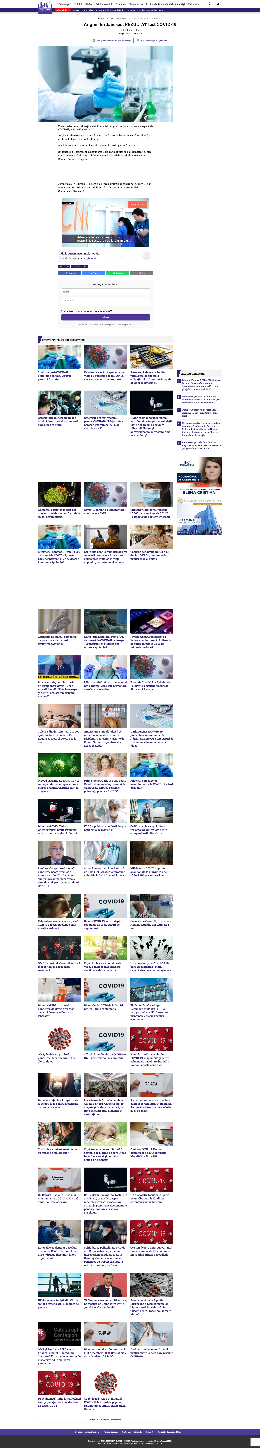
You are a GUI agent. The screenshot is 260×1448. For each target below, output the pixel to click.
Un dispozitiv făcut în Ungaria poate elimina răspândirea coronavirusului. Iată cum (149, 1198)
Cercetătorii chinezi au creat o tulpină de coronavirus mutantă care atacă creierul (58, 421)
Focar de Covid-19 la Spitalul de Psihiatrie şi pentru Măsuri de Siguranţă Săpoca (150, 685)
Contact (149, 1432)
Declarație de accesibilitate (169, 1432)
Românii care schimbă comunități (167, 4)
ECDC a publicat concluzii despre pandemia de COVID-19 (105, 828)
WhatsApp (119, 273)
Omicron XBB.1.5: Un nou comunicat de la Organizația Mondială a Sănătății (148, 1152)
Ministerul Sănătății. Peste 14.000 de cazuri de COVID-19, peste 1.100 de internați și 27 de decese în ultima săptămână (59, 557)
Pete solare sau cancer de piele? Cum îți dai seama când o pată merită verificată (58, 924)
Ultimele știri (64, 4)
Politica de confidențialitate (87, 1432)
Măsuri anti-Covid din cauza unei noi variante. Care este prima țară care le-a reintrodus (105, 685)
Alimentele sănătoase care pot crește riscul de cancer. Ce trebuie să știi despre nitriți (59, 513)
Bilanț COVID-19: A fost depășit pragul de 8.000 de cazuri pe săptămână (103, 924)
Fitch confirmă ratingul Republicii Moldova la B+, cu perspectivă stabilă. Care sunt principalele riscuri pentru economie (149, 1012)
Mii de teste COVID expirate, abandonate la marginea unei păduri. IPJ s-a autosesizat (149, 872)
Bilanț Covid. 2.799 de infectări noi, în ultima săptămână (103, 1007)
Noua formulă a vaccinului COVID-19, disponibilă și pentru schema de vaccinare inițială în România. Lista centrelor (150, 1060)
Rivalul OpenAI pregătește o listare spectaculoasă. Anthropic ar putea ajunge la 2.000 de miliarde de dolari (151, 642)
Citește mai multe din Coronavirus (105, 1419)
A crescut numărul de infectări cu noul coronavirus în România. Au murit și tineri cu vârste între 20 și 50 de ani (151, 1105)
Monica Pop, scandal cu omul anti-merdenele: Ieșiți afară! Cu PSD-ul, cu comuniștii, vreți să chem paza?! (118, 10)
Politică (78, 4)
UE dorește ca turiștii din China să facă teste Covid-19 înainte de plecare (58, 1303)
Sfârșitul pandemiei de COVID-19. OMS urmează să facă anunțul (105, 1056)
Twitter (96, 273)
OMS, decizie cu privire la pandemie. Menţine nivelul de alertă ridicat (57, 1058)
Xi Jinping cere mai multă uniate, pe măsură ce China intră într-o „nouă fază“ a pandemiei (105, 1303)
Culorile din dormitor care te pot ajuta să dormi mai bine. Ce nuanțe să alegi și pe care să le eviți (58, 737)
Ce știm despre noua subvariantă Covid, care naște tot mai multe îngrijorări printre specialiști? (151, 1251)
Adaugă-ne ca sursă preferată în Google (113, 40)
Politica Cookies (111, 1432)
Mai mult (194, 4)
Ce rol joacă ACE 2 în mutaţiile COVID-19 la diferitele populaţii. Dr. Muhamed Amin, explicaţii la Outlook (105, 1404)
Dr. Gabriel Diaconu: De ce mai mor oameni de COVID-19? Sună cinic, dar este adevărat (58, 1198)
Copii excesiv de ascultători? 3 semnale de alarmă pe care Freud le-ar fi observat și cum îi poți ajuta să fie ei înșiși (105, 1154)
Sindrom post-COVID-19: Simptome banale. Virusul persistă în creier (54, 375)
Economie (121, 4)
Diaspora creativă (138, 4)
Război (88, 4)
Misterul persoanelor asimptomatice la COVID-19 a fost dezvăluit (151, 784)
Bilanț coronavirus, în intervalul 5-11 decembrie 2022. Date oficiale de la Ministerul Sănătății (105, 1353)
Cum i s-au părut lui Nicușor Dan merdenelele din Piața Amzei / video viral (200, 412)
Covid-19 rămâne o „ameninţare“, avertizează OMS (105, 511)
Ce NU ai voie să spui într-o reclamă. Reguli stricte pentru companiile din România (149, 829)
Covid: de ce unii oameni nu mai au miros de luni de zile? (58, 1150)
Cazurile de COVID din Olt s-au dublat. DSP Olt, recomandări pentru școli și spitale (149, 555)
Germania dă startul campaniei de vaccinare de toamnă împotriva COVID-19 (57, 640)
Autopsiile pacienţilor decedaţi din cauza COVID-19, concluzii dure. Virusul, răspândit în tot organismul (57, 1253)
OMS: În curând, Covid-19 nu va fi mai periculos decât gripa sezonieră (59, 966)
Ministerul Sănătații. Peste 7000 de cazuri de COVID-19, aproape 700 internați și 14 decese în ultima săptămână (104, 642)
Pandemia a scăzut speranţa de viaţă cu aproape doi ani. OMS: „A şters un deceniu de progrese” (105, 375)
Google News (89, 258)
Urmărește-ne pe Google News (153, 40)
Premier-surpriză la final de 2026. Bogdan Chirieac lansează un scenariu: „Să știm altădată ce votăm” (201, 445)
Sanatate (110, 19)
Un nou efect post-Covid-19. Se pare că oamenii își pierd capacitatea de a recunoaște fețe (150, 966)
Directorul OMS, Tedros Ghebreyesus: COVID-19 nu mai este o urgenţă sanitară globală (57, 829)
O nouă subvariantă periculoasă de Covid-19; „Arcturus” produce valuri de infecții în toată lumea (104, 872)
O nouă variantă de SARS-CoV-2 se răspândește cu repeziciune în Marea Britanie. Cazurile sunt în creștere (58, 786)
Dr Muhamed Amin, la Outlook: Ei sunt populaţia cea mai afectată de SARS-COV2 (59, 1402)
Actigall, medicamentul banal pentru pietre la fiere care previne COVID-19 (151, 1353)
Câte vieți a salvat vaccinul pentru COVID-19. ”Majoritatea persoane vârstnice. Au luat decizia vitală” (103, 423)
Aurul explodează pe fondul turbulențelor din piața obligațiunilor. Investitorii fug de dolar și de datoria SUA (150, 377)
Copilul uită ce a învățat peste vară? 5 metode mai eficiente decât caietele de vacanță (102, 966)
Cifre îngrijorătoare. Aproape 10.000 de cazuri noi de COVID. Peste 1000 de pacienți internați (150, 513)
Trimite (105, 317)
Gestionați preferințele (132, 1432)
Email (144, 273)
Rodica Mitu (133, 30)
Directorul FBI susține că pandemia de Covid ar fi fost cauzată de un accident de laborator (56, 1011)
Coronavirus (121, 19)
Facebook (72, 273)
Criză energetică (104, 4)
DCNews (45, 7)
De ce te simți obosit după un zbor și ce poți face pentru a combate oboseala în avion (59, 1103)
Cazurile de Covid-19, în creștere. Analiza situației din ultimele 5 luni (151, 924)
